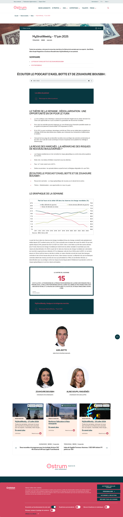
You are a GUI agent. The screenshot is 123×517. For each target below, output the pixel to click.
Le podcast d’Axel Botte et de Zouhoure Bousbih (47, 61)
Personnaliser (108, 491)
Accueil (16, 15)
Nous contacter (17, 1)
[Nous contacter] (117, 336)
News (32, 15)
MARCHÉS (49, 40)
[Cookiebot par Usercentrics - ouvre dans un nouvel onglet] (11, 488)
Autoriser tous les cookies (108, 486)
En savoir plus (20, 430)
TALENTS (85, 8)
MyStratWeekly (36, 65)
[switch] (78, 507)
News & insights (44, 8)
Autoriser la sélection (108, 495)
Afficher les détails (30, 513)
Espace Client (42, 1)
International (95, 1)
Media (92, 8)
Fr (101, 1)
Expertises (74, 8)
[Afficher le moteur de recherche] (108, 8)
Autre (106, 1)
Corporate (56, 444)
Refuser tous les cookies (108, 499)
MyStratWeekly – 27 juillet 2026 (27, 421)
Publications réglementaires (30, 1)
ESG (64, 8)
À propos (55, 8)
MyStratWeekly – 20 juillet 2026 (94, 421)
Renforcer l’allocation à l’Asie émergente (59, 422)
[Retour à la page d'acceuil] (20, 9)
